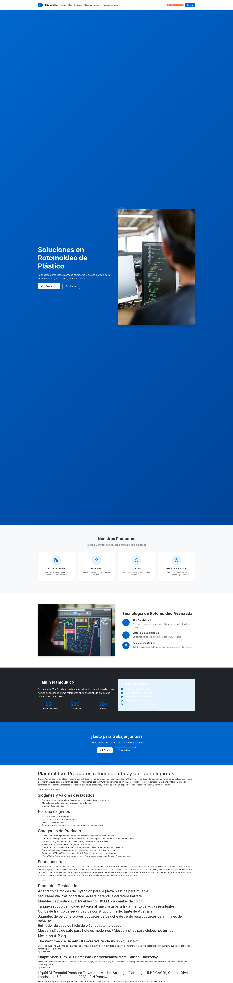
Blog (70, 5)
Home (63, 5)
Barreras (78, 5)
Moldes (97, 5)
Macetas (88, 5)
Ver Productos (49, 286)
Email (107, 750)
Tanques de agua (110, 5)
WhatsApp (127, 750)
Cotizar (190, 5)
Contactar (71, 286)
